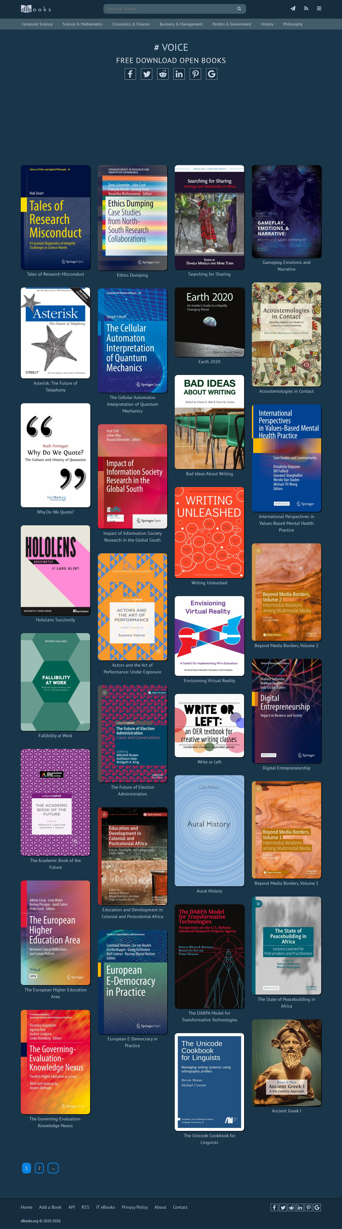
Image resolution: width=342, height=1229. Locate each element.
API (71, 1207)
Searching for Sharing (209, 274)
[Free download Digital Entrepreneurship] (286, 711)
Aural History (209, 891)
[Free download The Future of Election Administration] (132, 733)
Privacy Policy (135, 1207)
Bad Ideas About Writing (209, 474)
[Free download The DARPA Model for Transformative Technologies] (209, 956)
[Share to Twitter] (146, 78)
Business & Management (181, 24)
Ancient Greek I (286, 1111)
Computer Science (37, 24)
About (160, 1207)
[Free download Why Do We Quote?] (55, 455)
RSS (85, 1207)
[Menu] (319, 9)
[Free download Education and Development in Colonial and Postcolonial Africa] (132, 856)
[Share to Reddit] (163, 78)
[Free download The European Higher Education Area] (55, 933)
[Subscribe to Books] (292, 9)
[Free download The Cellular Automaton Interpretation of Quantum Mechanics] (132, 340)
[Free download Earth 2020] (209, 322)
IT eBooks (105, 1207)
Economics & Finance (131, 24)
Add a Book (50, 1207)
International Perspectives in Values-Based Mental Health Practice (286, 523)
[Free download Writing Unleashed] (209, 532)
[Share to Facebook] (130, 78)
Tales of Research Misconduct (55, 274)
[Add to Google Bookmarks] (212, 78)
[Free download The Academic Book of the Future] (55, 802)
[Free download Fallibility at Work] (55, 682)
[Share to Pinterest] (195, 78)
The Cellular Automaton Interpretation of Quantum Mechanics (132, 404)
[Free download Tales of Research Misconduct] (55, 217)
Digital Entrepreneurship (286, 768)
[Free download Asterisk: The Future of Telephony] (55, 332)
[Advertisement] (171, 123)
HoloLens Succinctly (55, 620)
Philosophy (292, 24)
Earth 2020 (209, 361)
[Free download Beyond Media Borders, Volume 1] (286, 830)
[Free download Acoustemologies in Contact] (286, 334)
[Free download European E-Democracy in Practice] (132, 982)
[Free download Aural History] (209, 830)
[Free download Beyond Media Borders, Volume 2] (286, 592)
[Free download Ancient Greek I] (286, 1062)
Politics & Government (232, 24)
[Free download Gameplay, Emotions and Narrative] (286, 211)
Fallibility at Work (55, 735)
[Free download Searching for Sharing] (209, 217)
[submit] (239, 9)
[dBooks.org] (36, 12)
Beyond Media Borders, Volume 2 (286, 645)
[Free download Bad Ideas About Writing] (209, 422)
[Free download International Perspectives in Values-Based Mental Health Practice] (286, 458)
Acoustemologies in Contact (286, 391)
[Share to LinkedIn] (179, 78)
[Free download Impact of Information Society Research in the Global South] (132, 476)
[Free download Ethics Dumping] (132, 217)
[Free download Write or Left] (209, 725)
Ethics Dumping (132, 275)
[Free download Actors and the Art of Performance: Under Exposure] (132, 606)
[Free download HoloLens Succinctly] (55, 570)
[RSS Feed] (306, 9)
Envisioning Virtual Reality (209, 680)
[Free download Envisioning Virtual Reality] (209, 636)
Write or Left (209, 762)
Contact (180, 1207)
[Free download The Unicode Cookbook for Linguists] (209, 1082)
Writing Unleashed (209, 583)
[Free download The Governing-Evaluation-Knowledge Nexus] (55, 1062)
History (267, 24)
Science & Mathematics (83, 24)
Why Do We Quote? (55, 512)
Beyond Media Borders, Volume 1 (286, 883)
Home (26, 1207)
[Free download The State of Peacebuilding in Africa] (286, 945)
